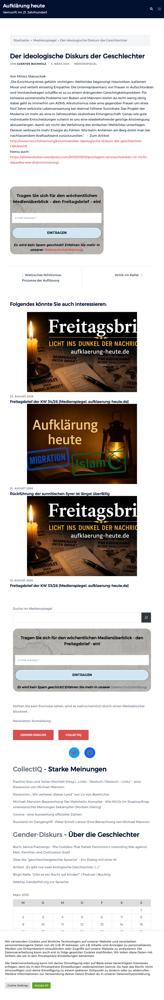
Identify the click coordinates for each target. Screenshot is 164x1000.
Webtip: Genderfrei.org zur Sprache (40, 882)
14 (121, 924)
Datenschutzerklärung (63, 250)
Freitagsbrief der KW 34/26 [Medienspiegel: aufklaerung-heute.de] (69, 401)
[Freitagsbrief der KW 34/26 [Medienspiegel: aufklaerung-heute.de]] (82, 352)
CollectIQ (73, 735)
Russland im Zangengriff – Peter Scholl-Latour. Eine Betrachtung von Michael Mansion (81, 822)
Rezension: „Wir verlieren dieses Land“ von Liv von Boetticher (61, 794)
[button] (151, 9)
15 (141, 924)
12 (81, 924)
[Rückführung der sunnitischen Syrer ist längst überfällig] (82, 444)
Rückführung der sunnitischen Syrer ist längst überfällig (60, 494)
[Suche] (146, 618)
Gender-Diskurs (33, 735)
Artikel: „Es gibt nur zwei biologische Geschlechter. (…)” (56, 867)
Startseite (21, 40)
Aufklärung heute (24, 6)
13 (101, 924)
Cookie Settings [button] (17, 985)
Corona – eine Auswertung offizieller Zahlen (47, 814)
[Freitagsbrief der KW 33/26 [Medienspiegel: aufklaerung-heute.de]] (82, 536)
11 (62, 924)
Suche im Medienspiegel (32, 609)
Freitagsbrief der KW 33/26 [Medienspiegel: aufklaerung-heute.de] (69, 586)
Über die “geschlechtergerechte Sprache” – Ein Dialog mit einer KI (65, 860)
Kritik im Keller (127, 275)
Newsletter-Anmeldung (32, 721)
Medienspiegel (45, 40)
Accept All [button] (41, 985)
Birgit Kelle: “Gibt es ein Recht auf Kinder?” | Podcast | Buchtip (62, 874)
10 (43, 924)
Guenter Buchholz (31, 63)
